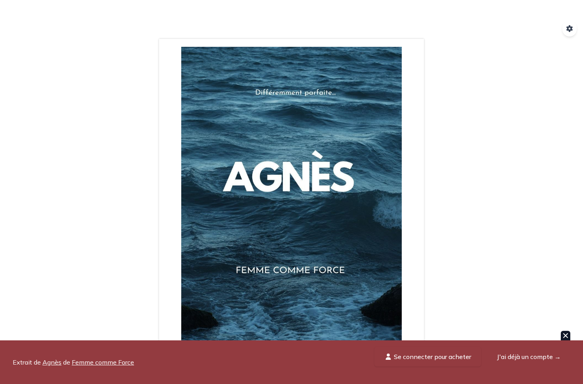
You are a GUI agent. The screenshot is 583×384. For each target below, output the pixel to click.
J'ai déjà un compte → (529, 357)
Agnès (51, 362)
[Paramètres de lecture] (569, 28)
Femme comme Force (103, 362)
